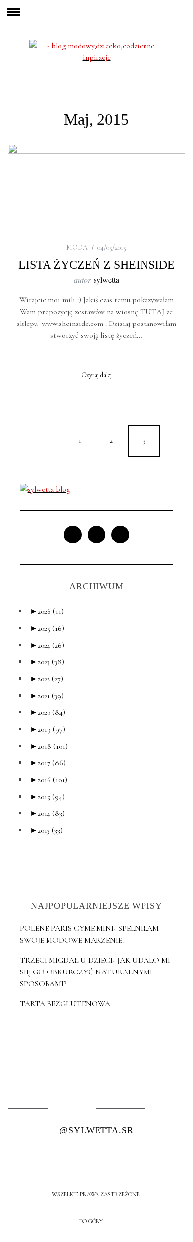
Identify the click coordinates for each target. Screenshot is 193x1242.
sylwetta (106, 279)
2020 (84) (47, 712)
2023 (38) (47, 662)
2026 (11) (47, 611)
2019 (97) (47, 729)
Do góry (91, 1221)
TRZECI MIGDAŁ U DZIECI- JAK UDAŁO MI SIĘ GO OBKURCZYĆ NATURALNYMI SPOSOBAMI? (95, 972)
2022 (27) (46, 679)
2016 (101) (48, 780)
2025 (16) (47, 628)
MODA (77, 247)
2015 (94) (47, 797)
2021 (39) (47, 696)
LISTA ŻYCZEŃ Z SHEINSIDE (96, 264)
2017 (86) (48, 763)
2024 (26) (47, 645)
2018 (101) (49, 746)
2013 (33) (46, 830)
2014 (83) (47, 813)
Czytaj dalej (96, 375)
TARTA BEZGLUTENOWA (65, 1004)
